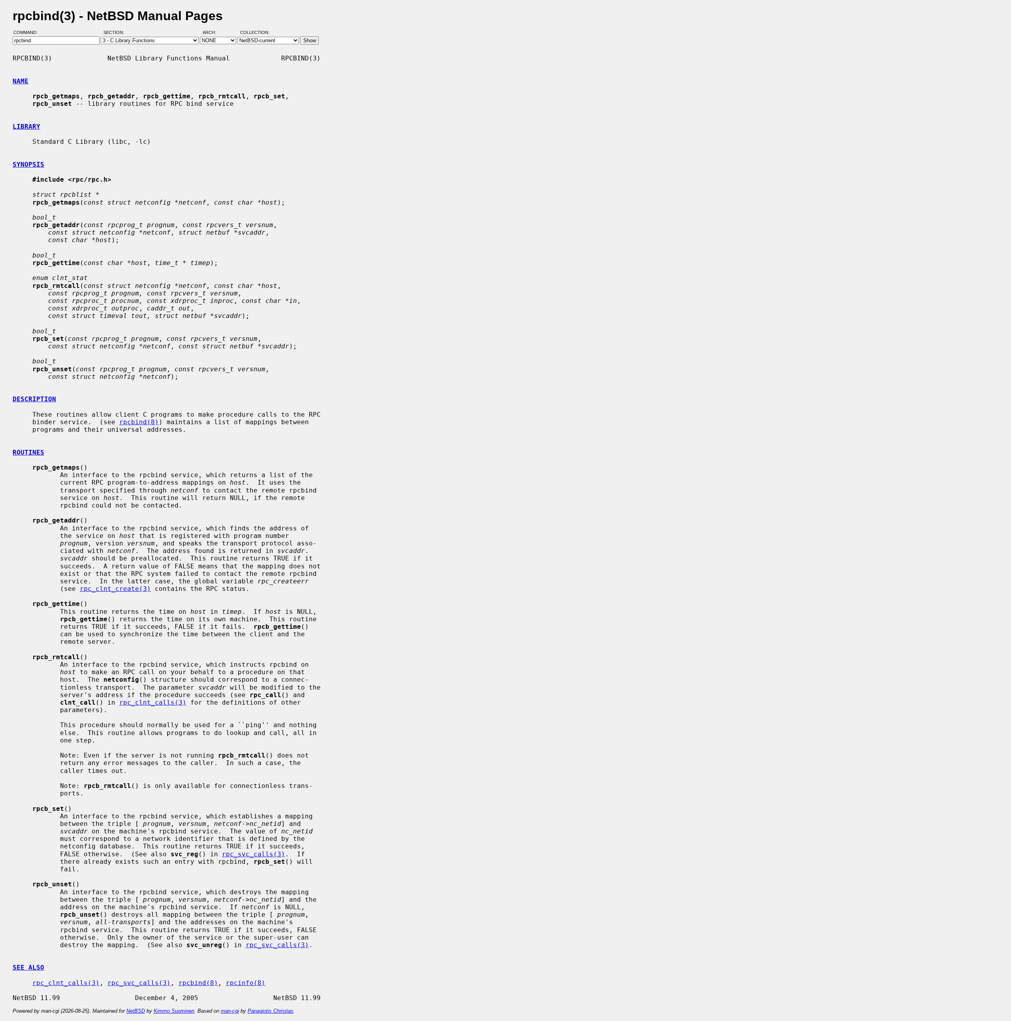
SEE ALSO (28, 967)
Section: (115, 32)
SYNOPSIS (28, 164)
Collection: (254, 32)
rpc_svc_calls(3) (253, 854)
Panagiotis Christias (270, 1011)
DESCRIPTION (34, 399)
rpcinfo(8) (245, 983)
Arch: (213, 32)
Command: (27, 32)
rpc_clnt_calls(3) (152, 702)
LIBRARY (26, 126)
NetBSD (135, 1011)
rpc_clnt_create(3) (115, 588)
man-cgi (230, 1011)
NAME (20, 81)
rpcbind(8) (139, 422)
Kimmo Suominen (174, 1011)
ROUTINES (28, 452)
